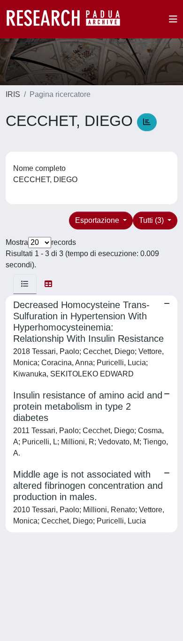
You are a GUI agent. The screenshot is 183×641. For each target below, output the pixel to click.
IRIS (13, 94)
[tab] (25, 284)
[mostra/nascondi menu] (173, 19)
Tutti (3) (152, 220)
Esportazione (98, 220)
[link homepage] (68, 19)
